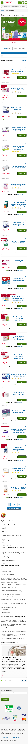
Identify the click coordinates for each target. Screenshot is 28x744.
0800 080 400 (16, 737)
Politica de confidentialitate (16, 695)
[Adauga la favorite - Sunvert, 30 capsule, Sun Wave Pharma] (26, 239)
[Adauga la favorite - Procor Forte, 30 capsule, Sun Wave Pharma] (26, 352)
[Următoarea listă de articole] (25, 680)
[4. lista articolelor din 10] (5, 680)
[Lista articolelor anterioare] (22, 680)
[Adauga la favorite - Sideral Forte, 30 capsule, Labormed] (26, 67)
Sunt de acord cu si (11, 695)
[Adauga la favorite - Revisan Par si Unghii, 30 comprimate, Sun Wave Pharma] (26, 427)
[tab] (7, 48)
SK (12, 740)
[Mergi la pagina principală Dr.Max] (8, 2)
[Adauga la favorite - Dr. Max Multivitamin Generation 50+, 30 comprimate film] (26, 294)
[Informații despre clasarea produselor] (13, 60)
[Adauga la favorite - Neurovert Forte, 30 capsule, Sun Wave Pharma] (26, 105)
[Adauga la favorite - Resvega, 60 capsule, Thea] (26, 258)
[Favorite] (19, 2)
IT (15, 740)
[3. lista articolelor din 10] (4, 680)
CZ (10, 740)
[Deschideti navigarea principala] (2, 2)
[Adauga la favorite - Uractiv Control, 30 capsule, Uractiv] (26, 408)
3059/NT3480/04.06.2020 (13, 734)
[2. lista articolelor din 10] (3, 680)
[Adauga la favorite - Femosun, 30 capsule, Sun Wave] (26, 182)
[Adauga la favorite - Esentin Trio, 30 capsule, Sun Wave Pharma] (26, 144)
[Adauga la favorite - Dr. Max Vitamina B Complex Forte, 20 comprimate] (26, 334)
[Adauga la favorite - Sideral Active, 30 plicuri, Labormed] (26, 390)
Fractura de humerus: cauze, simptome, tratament (11, 658)
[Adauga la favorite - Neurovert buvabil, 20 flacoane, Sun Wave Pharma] (26, 220)
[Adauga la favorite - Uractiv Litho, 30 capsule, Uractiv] (26, 276)
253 (19, 504)
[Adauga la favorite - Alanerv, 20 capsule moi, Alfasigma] (26, 466)
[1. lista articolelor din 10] (1, 680)
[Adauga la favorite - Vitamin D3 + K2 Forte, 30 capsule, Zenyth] (26, 485)
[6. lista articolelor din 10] (8, 680)
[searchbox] (14, 6)
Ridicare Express (20, 194)
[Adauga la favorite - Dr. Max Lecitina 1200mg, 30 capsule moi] (26, 314)
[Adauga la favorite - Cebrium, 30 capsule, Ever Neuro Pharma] (26, 164)
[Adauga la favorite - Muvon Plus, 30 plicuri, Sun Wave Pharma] (26, 372)
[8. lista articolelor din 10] (10, 680)
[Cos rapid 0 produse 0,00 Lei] (26, 2)
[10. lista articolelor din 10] (13, 680)
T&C (9, 695)
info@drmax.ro (6, 737)
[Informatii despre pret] (10, 77)
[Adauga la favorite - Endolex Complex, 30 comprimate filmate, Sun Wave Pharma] (26, 125)
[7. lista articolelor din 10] (9, 680)
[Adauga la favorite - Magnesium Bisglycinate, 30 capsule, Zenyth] (26, 445)
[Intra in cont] (22, 2)
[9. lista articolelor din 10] (12, 680)
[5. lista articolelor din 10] (6, 680)
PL (14, 740)
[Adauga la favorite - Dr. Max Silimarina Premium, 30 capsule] (26, 86)
